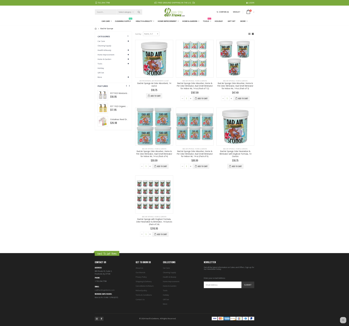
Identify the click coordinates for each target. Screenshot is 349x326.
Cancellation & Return (145, 286)
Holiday (101, 68)
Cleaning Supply (104, 45)
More (165, 304)
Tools (165, 290)
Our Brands (140, 272)
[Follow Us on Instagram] (97, 319)
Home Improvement (171, 281)
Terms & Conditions (144, 295)
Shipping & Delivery (144, 281)
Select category (125, 12)
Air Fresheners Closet (160, 81)
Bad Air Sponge (188, 81)
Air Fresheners (145, 81)
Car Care (166, 268)
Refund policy (141, 290)
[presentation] (126, 86)
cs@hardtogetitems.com (105, 290)
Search (139, 12)
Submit (248, 284)
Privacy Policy (141, 277)
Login (251, 2)
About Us (139, 268)
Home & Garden (201, 81)
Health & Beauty (169, 277)
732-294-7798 (103, 2)
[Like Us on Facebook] (101, 319)
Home (96, 28)
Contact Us (140, 299)
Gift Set (101, 72)
